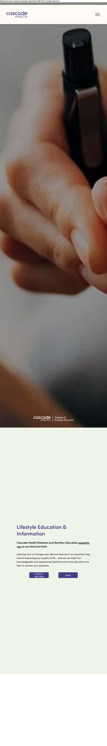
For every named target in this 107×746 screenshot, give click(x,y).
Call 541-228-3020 (39, 575)
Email (68, 575)
